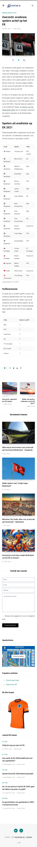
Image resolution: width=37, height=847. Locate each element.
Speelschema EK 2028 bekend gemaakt (17, 774)
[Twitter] (16, 830)
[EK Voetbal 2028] (13, 5)
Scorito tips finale (12, 680)
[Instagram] (21, 830)
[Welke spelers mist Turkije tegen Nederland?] (18, 468)
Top (19, 843)
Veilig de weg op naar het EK (13, 745)
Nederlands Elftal (9, 13)
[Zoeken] (32, 5)
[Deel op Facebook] (13, 60)
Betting (5, 783)
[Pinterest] (20, 368)
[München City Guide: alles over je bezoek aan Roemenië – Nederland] (18, 505)
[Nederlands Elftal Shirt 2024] (18, 714)
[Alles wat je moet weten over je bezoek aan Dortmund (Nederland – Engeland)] (18, 433)
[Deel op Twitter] (18, 60)
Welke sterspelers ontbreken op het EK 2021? (28, 401)
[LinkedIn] (17, 368)
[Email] (24, 60)
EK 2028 (4, 741)
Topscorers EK (11, 684)
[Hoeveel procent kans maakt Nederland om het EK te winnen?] (18, 540)
